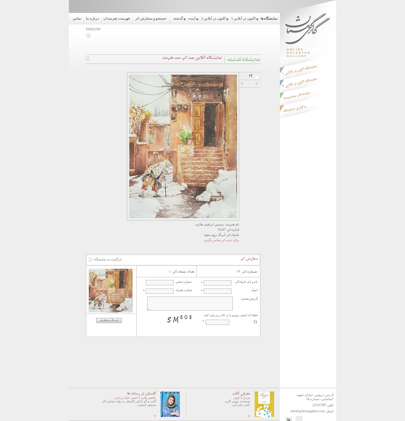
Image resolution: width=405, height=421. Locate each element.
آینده (192, 18)
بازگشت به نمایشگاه (108, 259)
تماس (77, 18)
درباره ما (92, 18)
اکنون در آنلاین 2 (213, 18)
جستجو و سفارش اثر (150, 18)
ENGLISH (93, 29)
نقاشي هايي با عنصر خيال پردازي (135, 397)
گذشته (178, 18)
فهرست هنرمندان (116, 18)
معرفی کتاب (241, 394)
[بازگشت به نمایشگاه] (87, 60)
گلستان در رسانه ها (141, 394)
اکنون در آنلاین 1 (243, 18)
